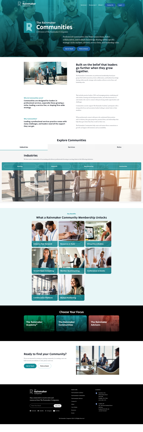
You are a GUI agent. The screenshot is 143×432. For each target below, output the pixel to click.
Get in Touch (69, 49)
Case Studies (74, 407)
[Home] (27, 4)
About (100, 5)
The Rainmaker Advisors (77, 398)
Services (83, 5)
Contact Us (74, 401)
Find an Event (83, 49)
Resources (92, 5)
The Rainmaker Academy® (77, 392)
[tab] (24, 147)
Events (72, 413)
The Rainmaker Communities (78, 395)
